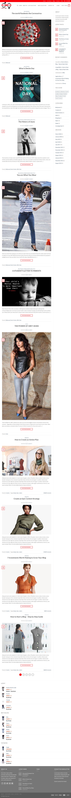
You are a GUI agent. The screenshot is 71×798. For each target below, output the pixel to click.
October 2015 (58, 152)
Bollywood (26, 11)
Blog (54, 1)
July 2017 (57, 144)
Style (34, 119)
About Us (25, 5)
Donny (64, 83)
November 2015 (59, 150)
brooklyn (57, 91)
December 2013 (59, 160)
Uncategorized (58, 126)
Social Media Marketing (15, 796)
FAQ (62, 1)
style (64, 96)
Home (20, 5)
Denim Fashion (27, 119)
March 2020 (58, 134)
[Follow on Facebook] (66, 1)
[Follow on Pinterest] (12, 783)
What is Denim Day (26, 68)
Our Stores (49, 1)
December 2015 (59, 147)
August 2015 (58, 155)
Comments (47, 493)
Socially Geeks (24, 796)
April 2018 (57, 142)
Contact (57, 1)
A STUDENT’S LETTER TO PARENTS (26, 271)
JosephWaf (58, 67)
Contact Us (51, 5)
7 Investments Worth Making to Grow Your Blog (26, 558)
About (44, 1)
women (60, 98)
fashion (65, 93)
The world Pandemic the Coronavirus (27, 13)
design (15, 493)
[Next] (33, 674)
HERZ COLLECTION (42, 5)
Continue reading (27, 57)
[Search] (17, 5)
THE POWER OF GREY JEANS (27, 326)
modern (20, 493)
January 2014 (58, 158)
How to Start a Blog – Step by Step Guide (26, 617)
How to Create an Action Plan (27, 440)
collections (63, 91)
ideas (18, 493)
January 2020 (58, 136)
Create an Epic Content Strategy (27, 499)
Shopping (57, 118)
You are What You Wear (26, 175)
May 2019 (57, 139)
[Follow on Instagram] (5, 783)
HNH (31, 119)
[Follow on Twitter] (69, 1)
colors (67, 91)
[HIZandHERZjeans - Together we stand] (8, 5)
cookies (57, 93)
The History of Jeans (26, 122)
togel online (58, 76)
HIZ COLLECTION (32, 5)
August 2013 (58, 163)
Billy (64, 72)
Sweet (56, 123)
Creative (26, 437)
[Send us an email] (10, 783)
